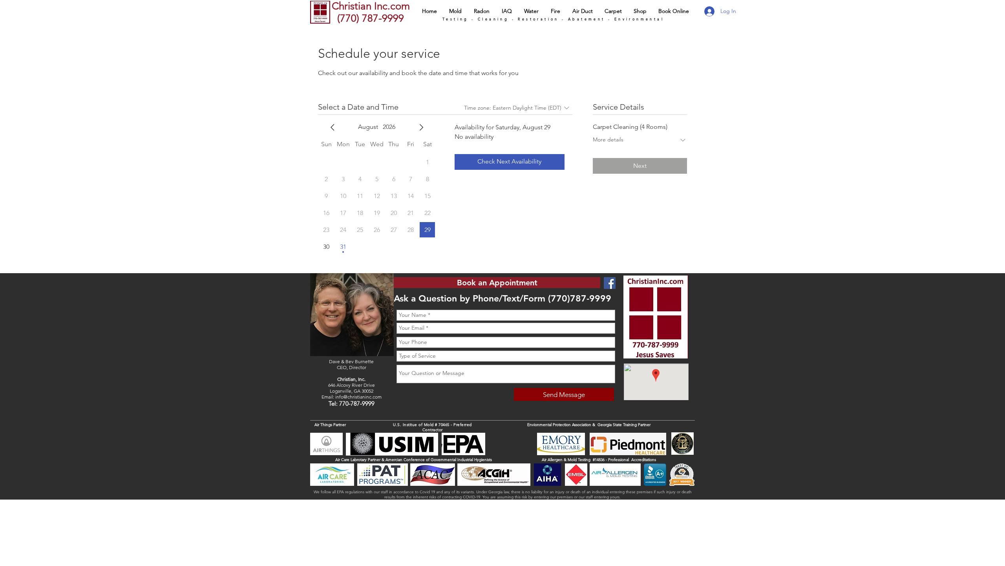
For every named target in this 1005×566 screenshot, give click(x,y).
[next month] (421, 127)
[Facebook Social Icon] (610, 283)
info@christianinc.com (358, 397)
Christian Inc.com (371, 6)
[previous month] (332, 127)
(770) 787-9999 (369, 18)
